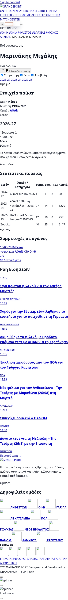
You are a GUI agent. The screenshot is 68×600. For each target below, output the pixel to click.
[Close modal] (1, 577)
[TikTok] (40, 554)
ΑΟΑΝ (14, 110)
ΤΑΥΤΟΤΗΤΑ (46, 559)
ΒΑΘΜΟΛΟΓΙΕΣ (31, 15)
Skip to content (10, 2)
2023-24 (16, 80)
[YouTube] (22, 554)
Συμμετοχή (11, 75)
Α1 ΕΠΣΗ (25, 11)
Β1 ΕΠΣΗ (47, 11)
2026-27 (5, 80)
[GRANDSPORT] (10, 6)
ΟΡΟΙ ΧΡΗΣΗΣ (28, 559)
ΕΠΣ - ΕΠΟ (14, 15)
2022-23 (27, 80)
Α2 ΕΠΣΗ (36, 11)
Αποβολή (40, 75)
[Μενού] (21, 24)
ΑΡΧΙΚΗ (5, 37)
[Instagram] (13, 554)
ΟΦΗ (3, 11)
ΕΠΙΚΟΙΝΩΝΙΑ (9, 559)
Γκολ (26, 75)
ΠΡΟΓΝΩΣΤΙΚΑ (50, 15)
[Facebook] (4, 554)
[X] (31, 554)
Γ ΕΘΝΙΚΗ (13, 11)
